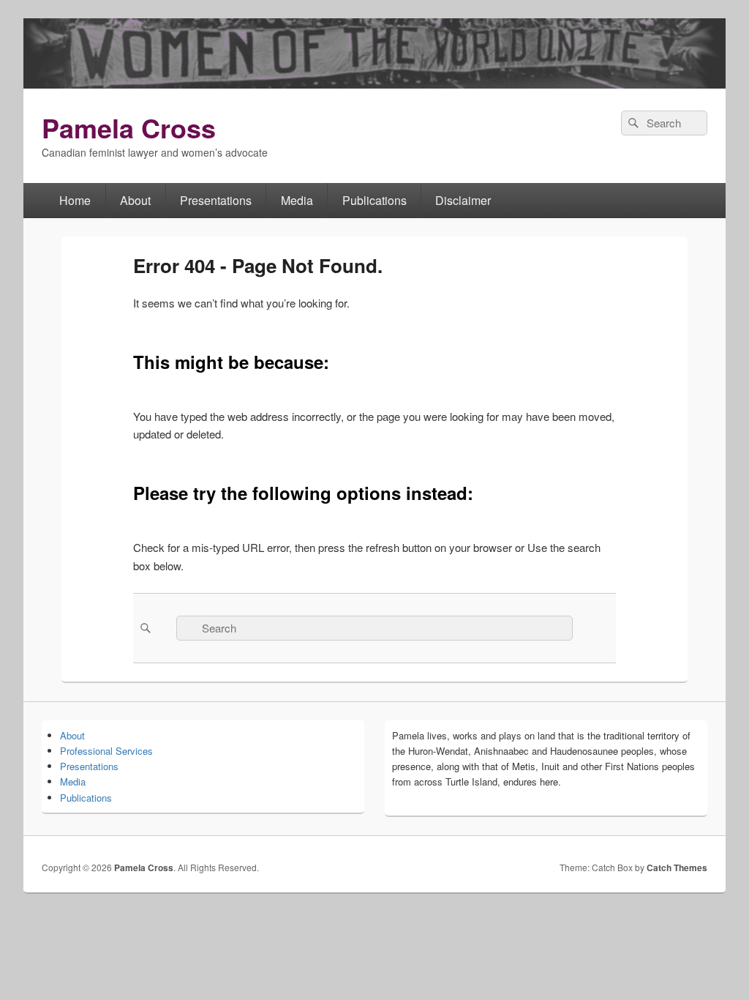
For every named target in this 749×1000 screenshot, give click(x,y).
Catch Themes (677, 867)
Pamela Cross (129, 127)
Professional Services (106, 751)
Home (75, 200)
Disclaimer (463, 200)
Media (297, 200)
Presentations (216, 200)
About (135, 200)
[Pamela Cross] (374, 84)
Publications (374, 200)
